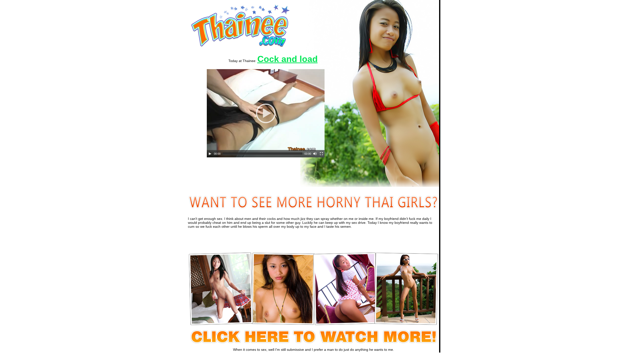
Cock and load (287, 59)
